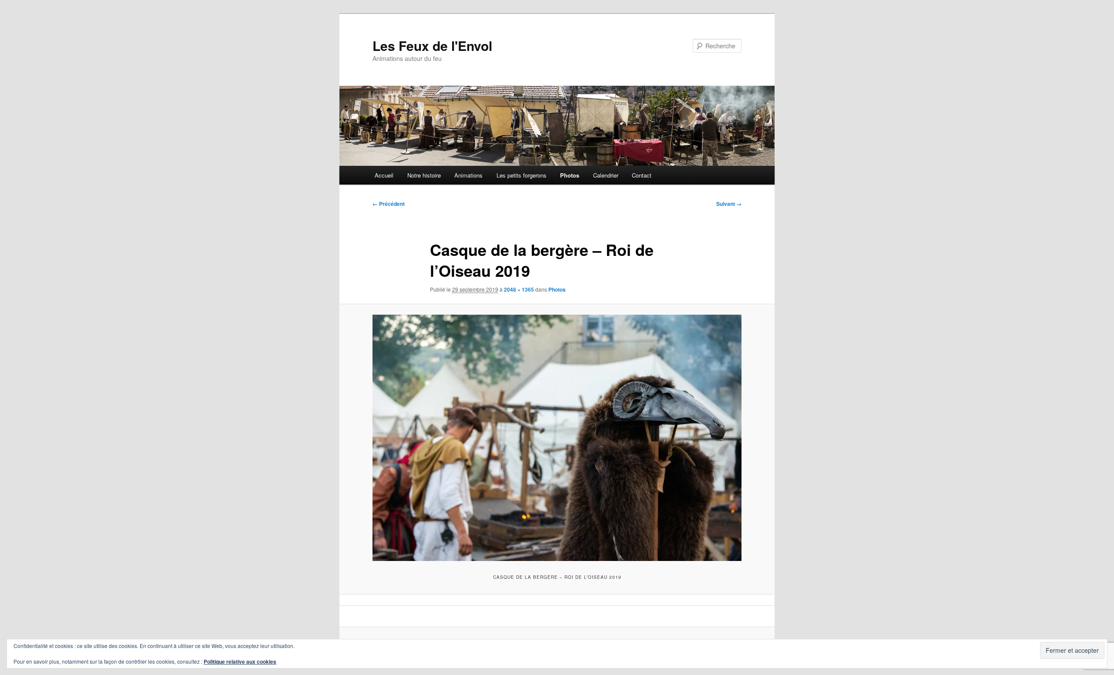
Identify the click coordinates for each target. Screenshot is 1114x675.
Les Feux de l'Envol (432, 45)
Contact (641, 175)
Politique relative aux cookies (240, 661)
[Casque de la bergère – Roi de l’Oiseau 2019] (557, 438)
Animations (468, 175)
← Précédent (388, 204)
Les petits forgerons (522, 175)
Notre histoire (424, 175)
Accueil (384, 175)
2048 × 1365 (519, 289)
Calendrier (605, 175)
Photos (569, 175)
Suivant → (729, 204)
